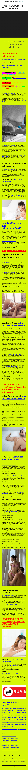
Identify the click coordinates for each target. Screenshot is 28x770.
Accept (14, 766)
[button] (2, 7)
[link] (14, 7)
